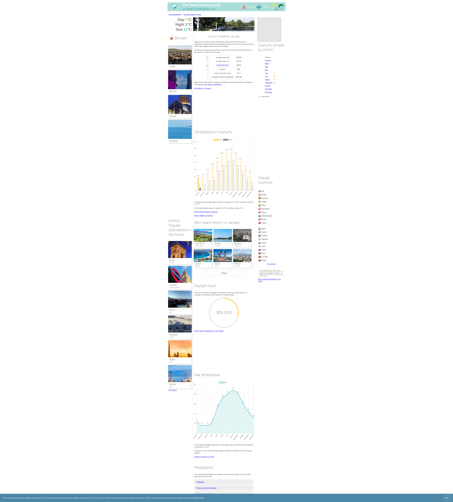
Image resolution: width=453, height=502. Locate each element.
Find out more (198, 498)
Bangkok (237, 244)
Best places (173, 390)
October (267, 86)
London (173, 285)
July (205, 84)
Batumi (173, 91)
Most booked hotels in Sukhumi (206, 212)
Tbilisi (172, 66)
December (268, 92)
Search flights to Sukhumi (203, 216)
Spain (263, 205)
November (268, 89)
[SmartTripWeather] (226, 11)
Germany (264, 198)
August (209, 84)
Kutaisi (172, 116)
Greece (263, 232)
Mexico (263, 219)
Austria (263, 194)
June (266, 73)
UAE (170, 362)
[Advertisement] (223, 107)
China (263, 253)
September (217, 84)
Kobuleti (173, 141)
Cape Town (199, 244)
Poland (263, 242)
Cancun (198, 264)
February (268, 60)
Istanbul (173, 334)
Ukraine (264, 202)
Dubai (172, 359)
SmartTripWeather (175, 14)
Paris (171, 260)
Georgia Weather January (192, 14)
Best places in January (202, 88)
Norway (263, 260)
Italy (170, 312)
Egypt (263, 228)
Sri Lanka (264, 257)
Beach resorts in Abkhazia (206, 488)
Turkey (171, 337)
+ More (223, 273)
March (267, 64)
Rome (172, 309)
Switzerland (265, 209)
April (266, 67)
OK (447, 498)
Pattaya (237, 264)
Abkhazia (200, 482)
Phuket (217, 244)
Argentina (264, 239)
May (266, 70)
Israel (263, 246)
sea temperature (222, 65)
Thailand (264, 235)
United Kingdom (174, 287)
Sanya (217, 264)
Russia (263, 249)
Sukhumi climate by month (204, 457)
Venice (172, 384)
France (171, 262)
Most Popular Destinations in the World (208, 331)
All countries (271, 264)
